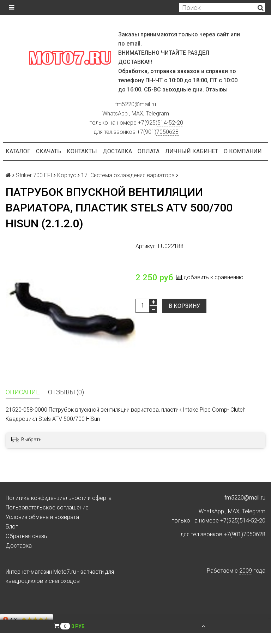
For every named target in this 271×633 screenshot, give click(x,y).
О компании (243, 151)
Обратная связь (26, 536)
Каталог (18, 151)
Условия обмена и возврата (42, 517)
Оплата (148, 151)
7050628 (167, 132)
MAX (137, 113)
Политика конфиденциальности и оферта (59, 498)
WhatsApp (115, 113)
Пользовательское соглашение (47, 507)
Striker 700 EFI (34, 175)
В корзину (184, 306)
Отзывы (216, 89)
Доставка (117, 151)
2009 (245, 570)
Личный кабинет (191, 151)
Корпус (66, 175)
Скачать (48, 151)
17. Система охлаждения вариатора (128, 175)
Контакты (82, 151)
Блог (12, 526)
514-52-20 (170, 122)
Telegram (157, 113)
